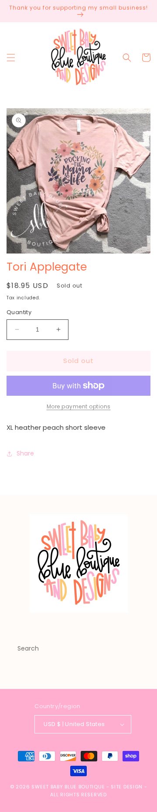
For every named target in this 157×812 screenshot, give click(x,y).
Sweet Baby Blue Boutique (68, 786)
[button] (10, 57)
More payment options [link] (79, 406)
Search (28, 648)
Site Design (127, 786)
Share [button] (25, 453)
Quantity (19, 312)
